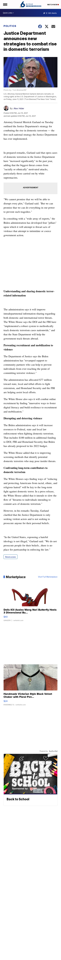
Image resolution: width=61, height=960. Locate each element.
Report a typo (10, 556)
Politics (10, 25)
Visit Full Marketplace (47, 577)
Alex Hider (19, 108)
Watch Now (52, 4)
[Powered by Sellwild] (53, 751)
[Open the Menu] (5, 4)
